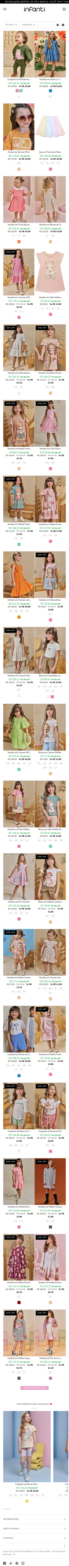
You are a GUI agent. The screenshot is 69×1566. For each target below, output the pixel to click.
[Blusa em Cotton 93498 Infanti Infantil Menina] (50, 727)
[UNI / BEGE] (18, 126)
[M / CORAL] (18, 199)
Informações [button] (11, 1519)
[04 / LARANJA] (18, 574)
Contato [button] (8, 1538)
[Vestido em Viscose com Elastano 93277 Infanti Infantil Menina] (18, 574)
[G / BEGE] (50, 199)
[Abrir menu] (8, 9)
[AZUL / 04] (50, 54)
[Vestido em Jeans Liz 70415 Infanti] (50, 54)
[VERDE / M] (18, 54)
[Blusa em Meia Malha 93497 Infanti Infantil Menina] (50, 804)
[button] (34, 1546)
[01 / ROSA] (50, 126)
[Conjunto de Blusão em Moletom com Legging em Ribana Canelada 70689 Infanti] (18, 54)
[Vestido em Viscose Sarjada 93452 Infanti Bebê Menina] (50, 952)
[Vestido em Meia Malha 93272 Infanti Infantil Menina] (18, 804)
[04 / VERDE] (18, 727)
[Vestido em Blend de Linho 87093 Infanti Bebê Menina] (50, 199)
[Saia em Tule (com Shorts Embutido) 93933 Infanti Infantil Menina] (50, 126)
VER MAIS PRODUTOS (34, 1387)
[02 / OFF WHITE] (50, 650)
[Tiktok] (10, 1563)
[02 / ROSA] (50, 499)
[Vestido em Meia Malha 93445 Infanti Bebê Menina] (50, 272)
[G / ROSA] (50, 272)
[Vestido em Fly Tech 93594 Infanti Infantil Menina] (18, 876)
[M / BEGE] (50, 952)
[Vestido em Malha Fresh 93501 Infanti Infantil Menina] (50, 499)
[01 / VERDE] (50, 804)
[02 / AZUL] (18, 1029)
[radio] (17, 90)
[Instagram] (23, 1563)
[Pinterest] (16, 1563)
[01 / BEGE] (50, 727)
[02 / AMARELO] (27, 1446)
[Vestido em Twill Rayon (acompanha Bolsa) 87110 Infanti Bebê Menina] (18, 199)
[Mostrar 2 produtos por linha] (63, 25)
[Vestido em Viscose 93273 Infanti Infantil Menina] (18, 727)
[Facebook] (4, 1563)
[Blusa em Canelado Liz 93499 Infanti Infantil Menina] (50, 650)
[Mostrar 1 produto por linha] (57, 25)
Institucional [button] (11, 1528)
